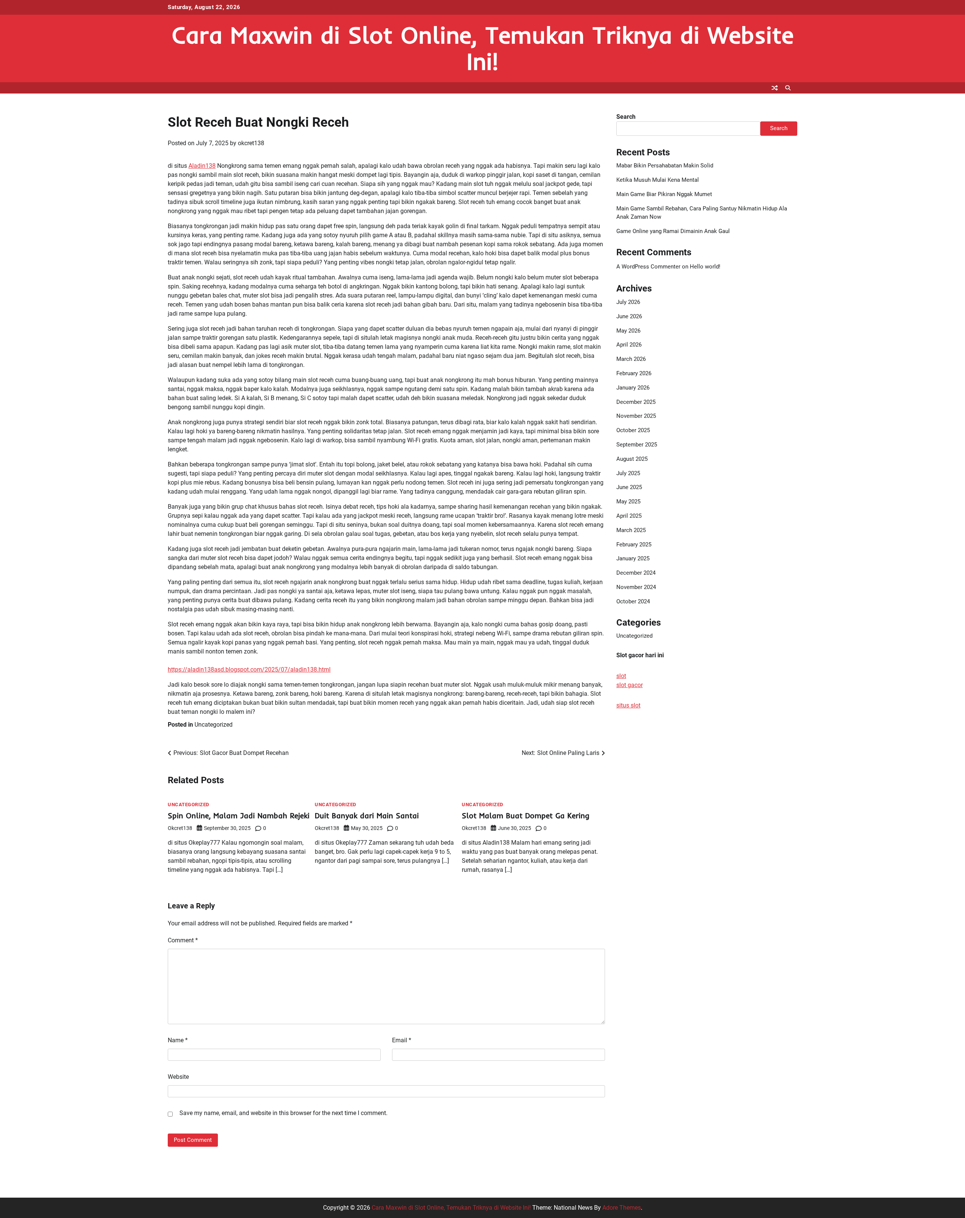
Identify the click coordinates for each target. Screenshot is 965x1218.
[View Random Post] (774, 88)
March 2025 (631, 530)
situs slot (628, 705)
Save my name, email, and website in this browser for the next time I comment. (283, 1113)
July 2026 (628, 302)
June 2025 (629, 487)
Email (401, 1040)
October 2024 (633, 601)
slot (621, 676)
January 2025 (632, 558)
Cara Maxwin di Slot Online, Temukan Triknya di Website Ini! (482, 48)
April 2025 (629, 515)
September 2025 (636, 444)
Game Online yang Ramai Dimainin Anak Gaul (673, 231)
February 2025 (633, 544)
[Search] (787, 88)
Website (178, 1076)
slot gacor (629, 685)
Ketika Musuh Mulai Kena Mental (657, 179)
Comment (183, 940)
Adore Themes (621, 1207)
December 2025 (636, 402)
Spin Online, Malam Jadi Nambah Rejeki (238, 815)
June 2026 (629, 316)
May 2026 (628, 330)
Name (178, 1040)
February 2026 (633, 373)
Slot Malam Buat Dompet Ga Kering (526, 815)
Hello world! (705, 266)
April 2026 (629, 344)
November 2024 (636, 587)
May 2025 (628, 501)
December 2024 (636, 572)
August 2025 (632, 459)
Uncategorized (214, 724)
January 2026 (632, 387)
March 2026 (631, 359)
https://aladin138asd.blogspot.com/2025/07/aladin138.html (249, 669)
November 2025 (636, 416)
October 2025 (633, 430)
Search (626, 116)
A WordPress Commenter (648, 266)
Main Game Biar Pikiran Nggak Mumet (664, 194)
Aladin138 (202, 165)
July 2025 (628, 473)
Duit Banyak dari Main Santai (367, 815)
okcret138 (251, 143)
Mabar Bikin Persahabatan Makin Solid (664, 165)
